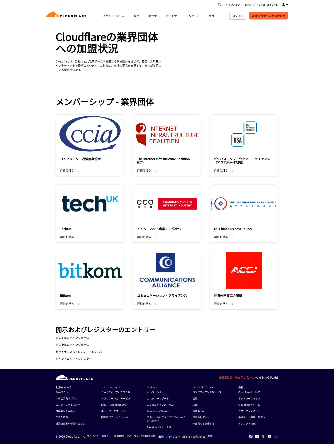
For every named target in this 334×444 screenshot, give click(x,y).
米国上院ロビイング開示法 (72, 345)
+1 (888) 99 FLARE (266, 377)
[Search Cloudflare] (219, 4)
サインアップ (233, 4)
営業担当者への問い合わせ (268, 16)
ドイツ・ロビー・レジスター (74, 358)
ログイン (237, 16)
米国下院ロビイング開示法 (72, 338)
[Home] (67, 15)
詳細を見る (67, 170)
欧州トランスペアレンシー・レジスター (81, 351)
